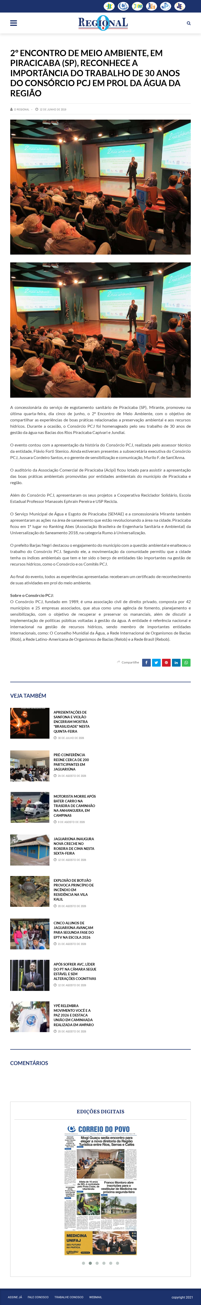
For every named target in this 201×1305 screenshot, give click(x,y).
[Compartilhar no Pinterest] (166, 663)
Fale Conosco (38, 1297)
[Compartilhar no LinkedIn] (176, 663)
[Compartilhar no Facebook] (146, 663)
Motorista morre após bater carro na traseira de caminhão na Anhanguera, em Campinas (75, 806)
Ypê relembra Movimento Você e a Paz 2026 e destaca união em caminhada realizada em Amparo (74, 1015)
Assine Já (15, 1297)
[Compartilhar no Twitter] (156, 663)
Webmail (95, 1297)
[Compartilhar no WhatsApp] (186, 663)
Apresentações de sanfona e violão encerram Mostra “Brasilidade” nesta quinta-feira (72, 721)
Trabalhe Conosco (68, 1297)
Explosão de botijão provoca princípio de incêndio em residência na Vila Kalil (74, 890)
